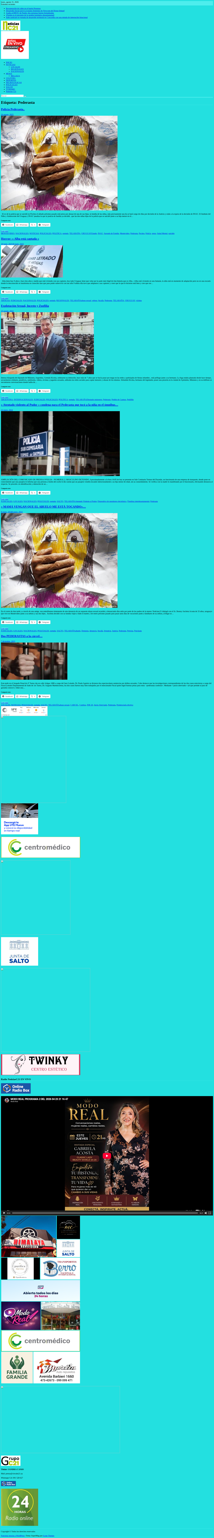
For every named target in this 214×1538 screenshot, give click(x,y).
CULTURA (10, 78)
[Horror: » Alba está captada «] (32, 277)
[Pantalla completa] (210, 1213)
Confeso (82, 705)
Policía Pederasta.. (13, 109)
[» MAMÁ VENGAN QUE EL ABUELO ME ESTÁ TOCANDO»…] (59, 607)
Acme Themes (48, 1536)
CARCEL (74, 705)
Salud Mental (162, 233)
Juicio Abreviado (100, 705)
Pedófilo (130, 400)
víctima (139, 300)
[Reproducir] (4, 1213)
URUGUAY (86, 233)
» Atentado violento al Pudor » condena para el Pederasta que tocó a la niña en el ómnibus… (59, 404)
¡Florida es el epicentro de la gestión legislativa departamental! (30, 15)
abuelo (77, 631)
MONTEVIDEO (7, 233)
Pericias (130, 631)
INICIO (9, 62)
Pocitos (142, 233)
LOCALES (15, 67)
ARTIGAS (5, 300)
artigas (94, 300)
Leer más (4, 231)
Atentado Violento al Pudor (86, 501)
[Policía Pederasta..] (59, 210)
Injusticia (107, 631)
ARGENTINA (7, 400)
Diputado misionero (94, 400)
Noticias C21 (11, 91)
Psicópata (138, 631)
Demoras (85, 631)
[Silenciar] (206, 1213)
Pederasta (134, 233)
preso (154, 233)
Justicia (115, 631)
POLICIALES (11, 85)
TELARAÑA (74, 233)
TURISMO (10, 89)
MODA (9, 74)
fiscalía (101, 300)
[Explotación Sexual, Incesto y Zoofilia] (47, 373)
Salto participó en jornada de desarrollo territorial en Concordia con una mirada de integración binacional (47, 17)
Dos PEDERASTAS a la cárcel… (21, 636)
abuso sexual (86, 300)
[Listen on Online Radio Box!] (16, 1093)
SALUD (9, 87)
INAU (100, 233)
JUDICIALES (16, 300)
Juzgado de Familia (111, 233)
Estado (94, 233)
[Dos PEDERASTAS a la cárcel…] (34, 679)
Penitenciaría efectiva (125, 705)
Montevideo (124, 233)
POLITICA (57, 233)
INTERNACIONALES (23, 400)
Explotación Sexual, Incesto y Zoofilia (25, 305)
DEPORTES (11, 80)
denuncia (93, 631)
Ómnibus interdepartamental (138, 501)
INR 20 (90, 705)
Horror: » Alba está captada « (20, 238)
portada (65, 233)
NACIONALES (17, 71)
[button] (29, 1236)
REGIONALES (17, 69)
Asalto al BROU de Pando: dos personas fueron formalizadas (30, 13)
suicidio (171, 233)
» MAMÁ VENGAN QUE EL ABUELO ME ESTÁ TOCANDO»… (43, 506)
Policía (148, 233)
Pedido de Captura (119, 400)
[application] (107, 1155)
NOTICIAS (10, 65)
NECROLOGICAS (14, 82)
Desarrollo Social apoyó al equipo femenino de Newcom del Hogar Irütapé (35, 11)
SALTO (60, 501)
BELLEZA (15, 76)
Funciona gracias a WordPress (13, 1536)
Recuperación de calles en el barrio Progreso (23, 8)
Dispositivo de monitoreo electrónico (112, 501)
